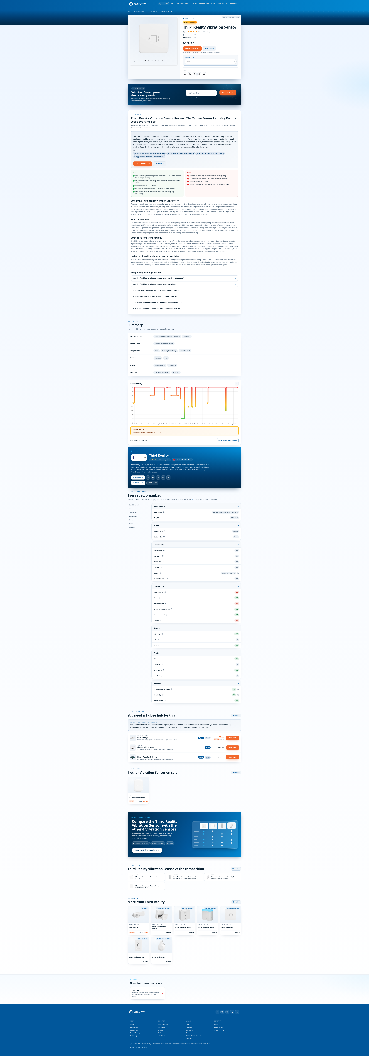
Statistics (161, 1033)
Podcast (220, 4)
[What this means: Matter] (161, 620)
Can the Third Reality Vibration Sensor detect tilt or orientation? (157, 302)
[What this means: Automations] (165, 701)
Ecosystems (190, 1030)
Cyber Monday (135, 1033)
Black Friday (134, 1030)
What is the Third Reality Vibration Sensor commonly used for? (157, 308)
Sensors (131, 520)
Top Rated (194, 4)
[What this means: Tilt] (158, 640)
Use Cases (161, 1036)
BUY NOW (232, 738)
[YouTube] (163, 477)
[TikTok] (168, 477)
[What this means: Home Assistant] (166, 615)
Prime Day (133, 1036)
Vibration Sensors (139, 11)
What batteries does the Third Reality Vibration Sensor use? (155, 296)
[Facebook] (153, 477)
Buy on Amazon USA (192, 48)
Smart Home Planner (193, 1036)
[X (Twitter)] (158, 477)
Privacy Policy (219, 1030)
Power (131, 508)
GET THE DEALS (227, 93)
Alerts (131, 523)
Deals (173, 4)
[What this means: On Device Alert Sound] (171, 689)
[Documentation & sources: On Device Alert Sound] (238, 689)
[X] (217, 1012)
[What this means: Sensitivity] (163, 695)
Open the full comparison (146, 850)
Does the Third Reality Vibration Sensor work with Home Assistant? (158, 278)
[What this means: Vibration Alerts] (167, 659)
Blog (213, 4)
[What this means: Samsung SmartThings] (171, 609)
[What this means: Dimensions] (164, 512)
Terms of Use (218, 1027)
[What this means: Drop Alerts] (164, 670)
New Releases (182, 4)
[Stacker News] (237, 1012)
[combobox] (211, 61)
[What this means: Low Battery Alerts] (169, 676)
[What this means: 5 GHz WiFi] (163, 556)
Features (132, 527)
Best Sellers (204, 4)
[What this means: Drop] (159, 645)
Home (129, 11)
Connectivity (133, 512)
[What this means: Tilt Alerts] (162, 664)
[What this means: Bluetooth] (163, 562)
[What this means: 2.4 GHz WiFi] (164, 550)
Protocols (189, 1033)
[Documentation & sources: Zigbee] (238, 573)
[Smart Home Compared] (137, 1012)
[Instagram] (148, 477)
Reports (189, 1039)
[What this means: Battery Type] (165, 531)
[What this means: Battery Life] (164, 537)
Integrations (133, 516)
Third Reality (153, 11)
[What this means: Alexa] (159, 598)
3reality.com (139, 477)
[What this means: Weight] (161, 518)
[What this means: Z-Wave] (161, 567)
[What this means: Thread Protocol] (167, 579)
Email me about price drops (227, 440)
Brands (160, 1030)
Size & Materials (134, 505)
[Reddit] (232, 1012)
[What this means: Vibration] (162, 634)
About (216, 1024)
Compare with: (190, 57)
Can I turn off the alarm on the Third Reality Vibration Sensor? (156, 290)
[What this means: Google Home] (165, 592)
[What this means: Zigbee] (160, 573)
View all (235, 715)
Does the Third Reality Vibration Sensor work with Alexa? (154, 284)
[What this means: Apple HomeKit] (166, 603)
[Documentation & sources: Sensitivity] (238, 695)
